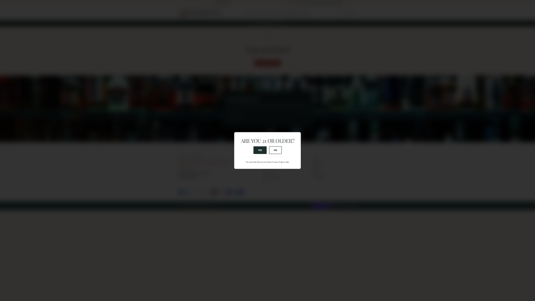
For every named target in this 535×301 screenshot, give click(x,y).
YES (260, 150)
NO (275, 150)
